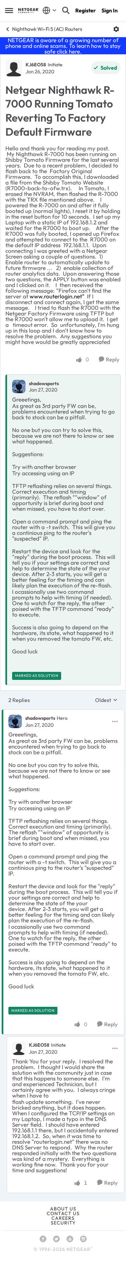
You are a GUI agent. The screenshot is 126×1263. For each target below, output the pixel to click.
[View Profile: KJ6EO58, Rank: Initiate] (13, 68)
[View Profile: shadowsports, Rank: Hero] (15, 721)
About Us (63, 1209)
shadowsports (44, 383)
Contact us (63, 1213)
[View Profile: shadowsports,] (19, 386)
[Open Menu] (116, 29)
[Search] (66, 10)
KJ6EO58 (36, 64)
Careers (63, 1218)
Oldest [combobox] (106, 700)
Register (85, 10)
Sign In (109, 10)
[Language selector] (49, 10)
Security (63, 1223)
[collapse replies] (63, 712)
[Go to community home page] (28, 10)
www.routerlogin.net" (58, 296)
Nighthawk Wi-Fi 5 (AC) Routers (47, 29)
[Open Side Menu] (9, 10)
